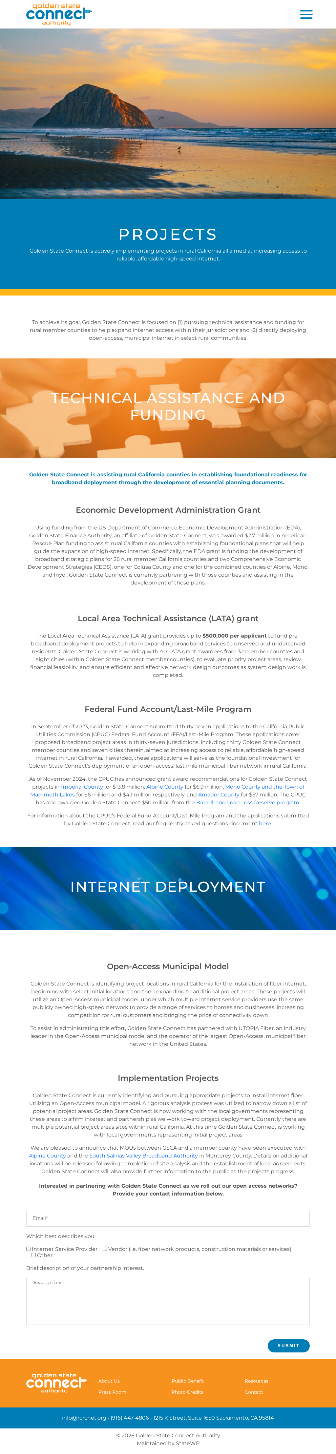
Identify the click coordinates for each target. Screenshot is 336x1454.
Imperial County (82, 787)
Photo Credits (187, 1391)
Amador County (219, 795)
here (265, 823)
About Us (109, 1380)
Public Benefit (188, 1380)
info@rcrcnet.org (84, 1418)
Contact (254, 1391)
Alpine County (164, 787)
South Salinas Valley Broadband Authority (143, 1156)
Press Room (112, 1391)
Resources (256, 1380)
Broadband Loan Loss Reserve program (247, 802)
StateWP (188, 1443)
